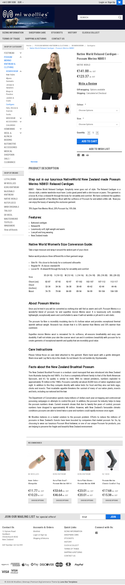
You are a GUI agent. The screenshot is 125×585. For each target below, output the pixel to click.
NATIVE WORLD (11, 198)
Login (101, 2)
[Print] (87, 155)
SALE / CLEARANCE (9, 160)
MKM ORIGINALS (11, 206)
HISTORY (72, 32)
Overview (34, 162)
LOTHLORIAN (10, 179)
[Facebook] (78, 155)
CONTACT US (58, 38)
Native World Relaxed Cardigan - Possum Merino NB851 (52, 48)
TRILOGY (8, 210)
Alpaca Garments (10, 79)
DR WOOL (8, 215)
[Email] (83, 155)
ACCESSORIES (11, 121)
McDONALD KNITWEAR (9, 193)
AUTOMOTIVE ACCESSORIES (10, 145)
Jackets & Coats (10, 99)
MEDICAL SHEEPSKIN (9, 153)
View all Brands (11, 229)
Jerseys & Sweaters (10, 86)
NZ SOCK (105, 474)
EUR (20, 2)
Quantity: (81, 132)
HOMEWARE (9, 129)
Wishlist (36, 531)
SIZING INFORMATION (12, 32)
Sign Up (111, 2)
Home (28, 46)
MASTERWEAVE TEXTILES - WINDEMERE (11, 222)
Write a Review (88, 83)
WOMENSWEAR (12, 71)
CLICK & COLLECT (91, 32)
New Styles (10, 75)
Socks (8, 114)
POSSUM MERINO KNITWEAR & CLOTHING (9, 62)
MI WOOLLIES (10, 183)
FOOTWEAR (9, 53)
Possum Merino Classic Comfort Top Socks (111, 483)
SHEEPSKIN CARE (37, 32)
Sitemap (25, 582)
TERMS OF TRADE (11, 38)
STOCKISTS (57, 32)
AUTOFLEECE (10, 202)
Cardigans (10, 104)
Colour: (81, 104)
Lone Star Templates (68, 582)
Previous (29, 75)
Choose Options (37, 500)
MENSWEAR (10, 118)
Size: (80, 118)
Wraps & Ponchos (9, 93)
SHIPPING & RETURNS (35, 38)
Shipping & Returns (41, 538)
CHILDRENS (10, 125)
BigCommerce (45, 582)
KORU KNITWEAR (11, 187)
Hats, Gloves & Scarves (12, 109)
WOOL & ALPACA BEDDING (8, 136)
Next (71, 75)
